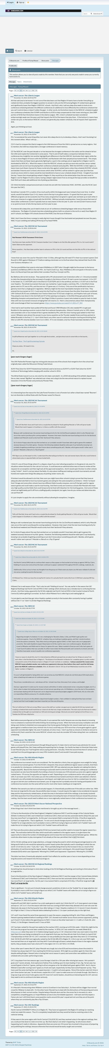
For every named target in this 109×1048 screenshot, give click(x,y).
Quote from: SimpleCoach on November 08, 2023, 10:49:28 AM (30, 331)
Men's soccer (19, 96)
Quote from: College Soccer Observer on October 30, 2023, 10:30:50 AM (37, 631)
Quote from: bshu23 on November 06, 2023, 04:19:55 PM (29, 550)
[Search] (91, 13)
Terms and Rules (91, 1045)
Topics (19, 82)
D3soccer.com (16, 932)
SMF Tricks (17, 1042)
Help (83, 1045)
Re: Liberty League (32, 96)
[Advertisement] (54, 32)
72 (33, 90)
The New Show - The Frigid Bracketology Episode (28, 341)
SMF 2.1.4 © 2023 (12, 1045)
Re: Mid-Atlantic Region (34, 757)
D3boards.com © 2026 (95, 1043)
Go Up (100, 1045)
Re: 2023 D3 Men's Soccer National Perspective (43, 804)
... (29, 90)
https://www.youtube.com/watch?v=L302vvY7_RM (63, 303)
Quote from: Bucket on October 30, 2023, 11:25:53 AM (29, 618)
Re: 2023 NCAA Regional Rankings (38, 864)
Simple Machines (25, 1045)
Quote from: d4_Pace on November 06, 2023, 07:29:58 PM (29, 406)
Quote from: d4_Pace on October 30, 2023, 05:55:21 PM (29, 612)
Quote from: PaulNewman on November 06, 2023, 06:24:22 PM (33, 419)
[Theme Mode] (28, 2)
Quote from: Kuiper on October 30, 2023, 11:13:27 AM (31, 625)
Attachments (27, 82)
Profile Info (13, 66)
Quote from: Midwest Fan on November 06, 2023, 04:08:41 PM (32, 557)
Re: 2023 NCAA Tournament (36, 226)
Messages (12, 82)
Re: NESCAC (30, 606)
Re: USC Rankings (32, 1005)
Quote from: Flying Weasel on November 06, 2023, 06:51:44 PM (32, 413)
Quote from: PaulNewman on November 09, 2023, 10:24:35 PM (30, 232)
